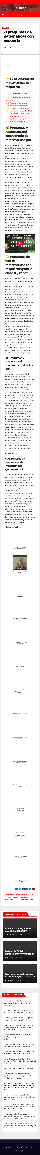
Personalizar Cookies (12, 1147)
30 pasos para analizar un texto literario (27, 897)
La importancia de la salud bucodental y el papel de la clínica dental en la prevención (20, 978)
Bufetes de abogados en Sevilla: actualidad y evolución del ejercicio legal (18, 932)
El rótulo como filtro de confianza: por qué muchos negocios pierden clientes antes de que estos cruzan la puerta (18, 1107)
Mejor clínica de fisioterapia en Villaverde (18, 1068)
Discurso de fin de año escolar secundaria (12, 897)
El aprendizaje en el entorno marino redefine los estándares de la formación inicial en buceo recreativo (19, 1027)
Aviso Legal (19, 1151)
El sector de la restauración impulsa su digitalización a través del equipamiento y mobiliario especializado (18, 1076)
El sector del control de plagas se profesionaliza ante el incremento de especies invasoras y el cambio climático (19, 1116)
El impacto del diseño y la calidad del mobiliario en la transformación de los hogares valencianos (19, 1126)
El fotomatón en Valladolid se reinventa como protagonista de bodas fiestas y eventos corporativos (19, 1003)
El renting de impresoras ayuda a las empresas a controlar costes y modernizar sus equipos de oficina (19, 1097)
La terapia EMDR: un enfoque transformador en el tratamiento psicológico (19, 954)
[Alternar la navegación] (21, 14)
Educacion (6, 27)
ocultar (24, 93)
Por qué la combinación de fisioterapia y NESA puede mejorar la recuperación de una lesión (19, 1037)
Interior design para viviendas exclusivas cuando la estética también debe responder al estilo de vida (19, 1061)
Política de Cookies (26, 1147)
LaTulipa (20, 8)
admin (19, 934)
